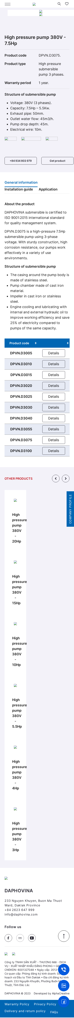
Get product (57, 160)
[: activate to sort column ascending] (54, 343)
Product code (19, 343)
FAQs (54, 1012)
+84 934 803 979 (21, 160)
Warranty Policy (17, 1004)
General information (21, 182)
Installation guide (19, 189)
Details (53, 353)
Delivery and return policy (25, 1011)
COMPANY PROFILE (70, 509)
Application (48, 189)
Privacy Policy (45, 1004)
